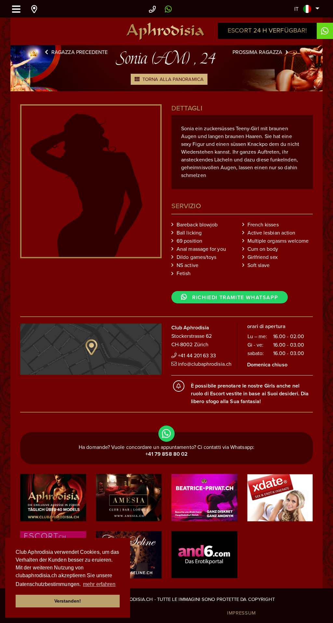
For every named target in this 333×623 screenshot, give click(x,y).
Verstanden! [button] (67, 601)
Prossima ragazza (257, 52)
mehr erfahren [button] (99, 584)
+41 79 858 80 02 (166, 454)
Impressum (241, 613)
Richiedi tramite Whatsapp (234, 297)
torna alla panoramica (172, 79)
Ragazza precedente (79, 52)
